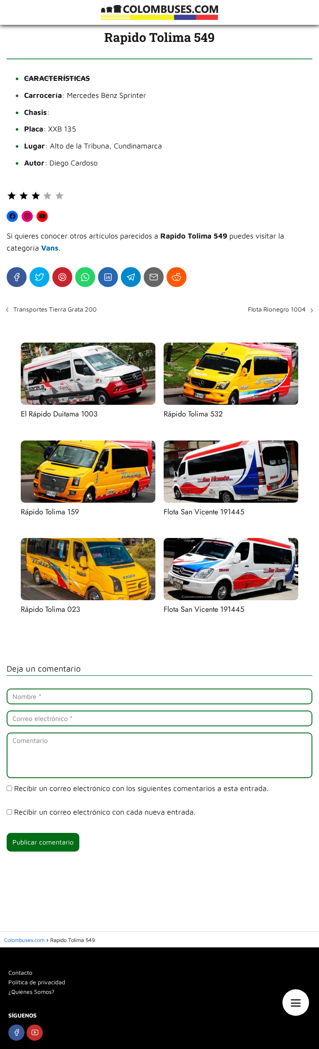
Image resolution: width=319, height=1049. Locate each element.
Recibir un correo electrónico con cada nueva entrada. (105, 812)
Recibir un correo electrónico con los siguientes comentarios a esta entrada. (141, 788)
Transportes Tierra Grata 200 (55, 309)
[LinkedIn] (108, 277)
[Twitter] (39, 277)
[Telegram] (131, 277)
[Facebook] (17, 277)
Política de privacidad (36, 982)
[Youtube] (35, 1033)
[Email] (154, 277)
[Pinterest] (62, 277)
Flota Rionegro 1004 (277, 309)
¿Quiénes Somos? (31, 991)
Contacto (20, 972)
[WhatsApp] (85, 277)
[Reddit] (176, 277)
